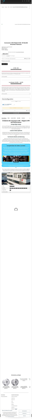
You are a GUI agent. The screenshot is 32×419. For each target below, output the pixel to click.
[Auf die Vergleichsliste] (26, 12)
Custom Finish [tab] (13, 118)
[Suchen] (30, 3)
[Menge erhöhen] (29, 110)
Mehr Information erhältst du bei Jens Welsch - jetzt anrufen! (16, 153)
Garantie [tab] (23, 118)
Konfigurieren (24, 413)
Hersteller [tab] (18, 118)
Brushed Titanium (12, 186)
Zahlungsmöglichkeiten (4, 396)
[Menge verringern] (3, 110)
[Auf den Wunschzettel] (29, 12)
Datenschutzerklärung (11, 416)
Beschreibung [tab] (4, 118)
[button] (23, 1)
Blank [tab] (9, 118)
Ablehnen (24, 415)
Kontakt (12, 402)
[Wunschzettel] (25, 1)
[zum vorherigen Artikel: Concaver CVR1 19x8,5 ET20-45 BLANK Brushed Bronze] (29, 8)
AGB (12, 401)
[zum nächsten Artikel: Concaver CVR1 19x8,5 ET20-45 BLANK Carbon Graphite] (29, 6)
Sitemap (12, 404)
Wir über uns (13, 399)
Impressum (12, 407)
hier (15, 167)
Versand (8, 55)
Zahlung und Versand (14, 396)
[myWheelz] (4, 1)
